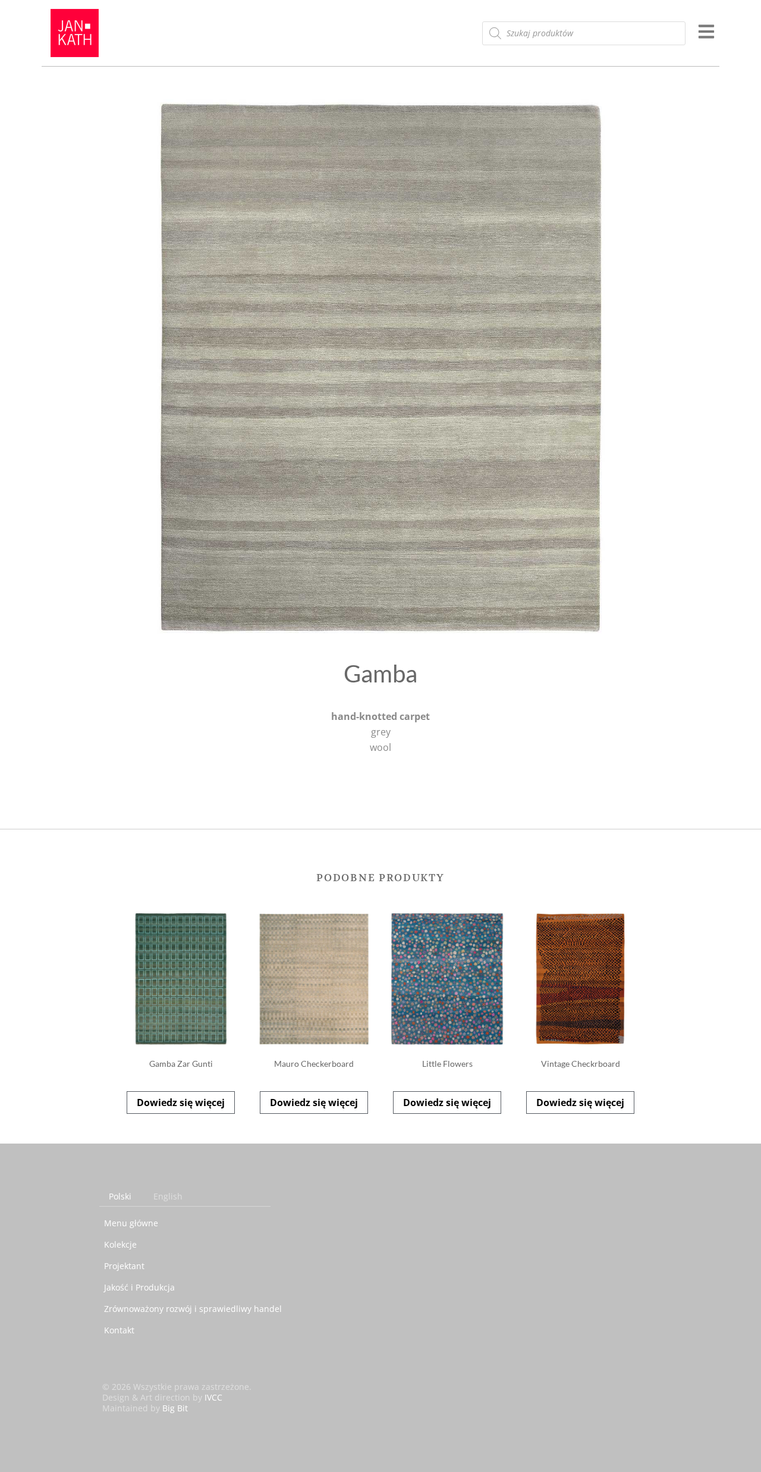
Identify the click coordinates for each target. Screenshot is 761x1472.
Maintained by (145, 1408)
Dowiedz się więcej (181, 1102)
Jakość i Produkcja (139, 1287)
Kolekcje (120, 1244)
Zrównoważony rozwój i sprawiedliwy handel (193, 1308)
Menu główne (131, 1223)
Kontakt (119, 1330)
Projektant (124, 1265)
